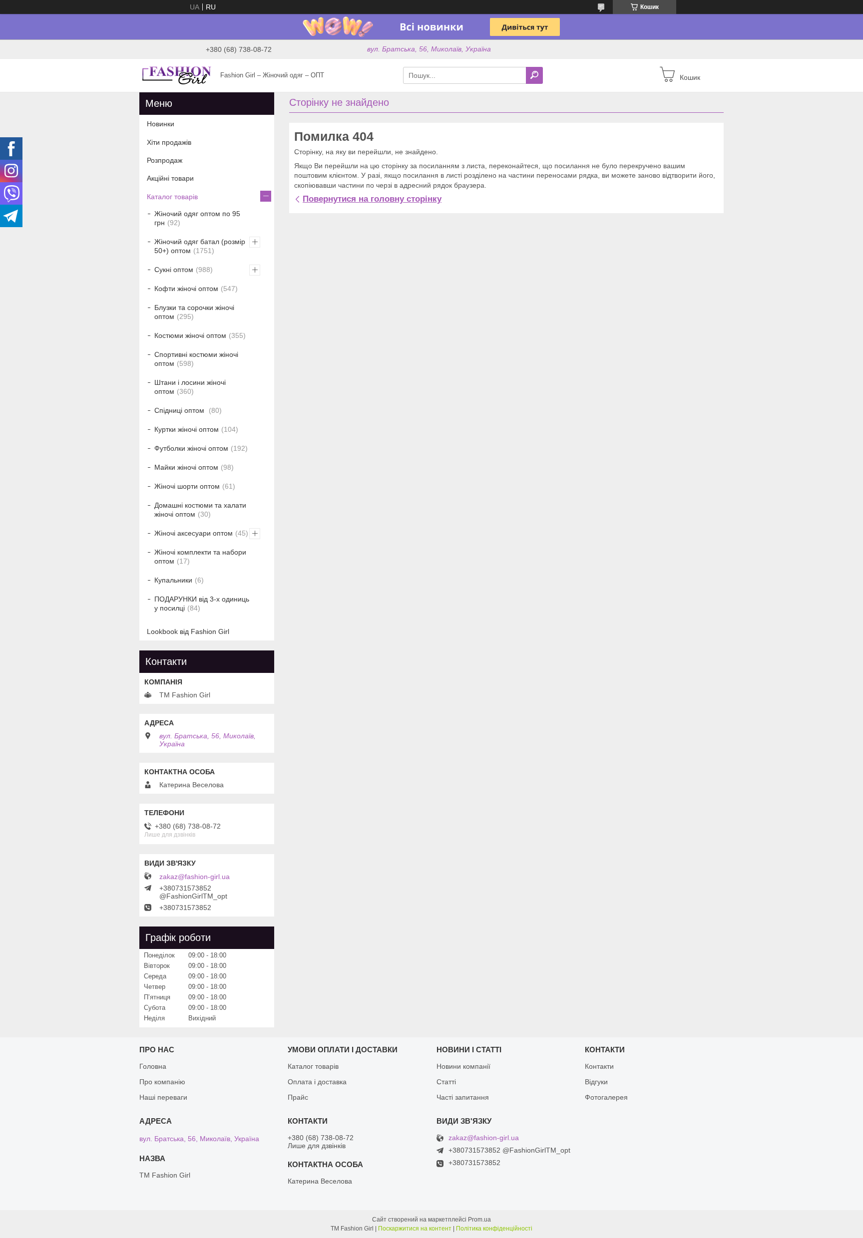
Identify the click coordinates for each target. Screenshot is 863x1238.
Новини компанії (463, 1066)
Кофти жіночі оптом (186, 289)
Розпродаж (164, 160)
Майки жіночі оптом (186, 467)
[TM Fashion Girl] (176, 75)
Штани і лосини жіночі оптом (190, 386)
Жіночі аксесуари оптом (193, 533)
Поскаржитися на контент (414, 1228)
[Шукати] (534, 75)
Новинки (160, 124)
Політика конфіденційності (494, 1228)
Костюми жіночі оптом (190, 335)
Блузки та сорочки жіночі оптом (194, 312)
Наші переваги (163, 1097)
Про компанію (162, 1082)
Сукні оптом (173, 270)
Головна (152, 1066)
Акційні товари (170, 178)
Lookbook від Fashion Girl (188, 631)
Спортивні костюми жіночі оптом (196, 358)
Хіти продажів (169, 142)
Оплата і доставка (317, 1082)
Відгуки (596, 1082)
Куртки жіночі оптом (186, 429)
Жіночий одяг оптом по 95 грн (197, 218)
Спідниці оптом (180, 410)
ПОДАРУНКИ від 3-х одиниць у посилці (201, 603)
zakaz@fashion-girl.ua (194, 877)
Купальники (173, 580)
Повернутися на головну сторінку (372, 199)
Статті (446, 1082)
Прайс (298, 1097)
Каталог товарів (172, 197)
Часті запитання (462, 1097)
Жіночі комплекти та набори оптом (200, 556)
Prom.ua (479, 1219)
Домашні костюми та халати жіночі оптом (200, 509)
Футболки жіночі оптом (191, 448)
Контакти (599, 1066)
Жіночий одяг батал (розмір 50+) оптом (199, 246)
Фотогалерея (606, 1097)
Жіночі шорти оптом (187, 486)
